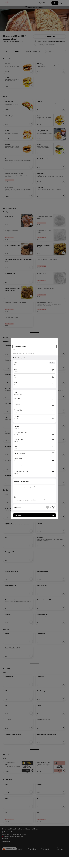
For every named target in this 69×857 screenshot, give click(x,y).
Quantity (17, 507)
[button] (34, 515)
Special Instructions (21, 481)
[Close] (54, 341)
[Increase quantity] (53, 507)
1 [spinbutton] (50, 507)
